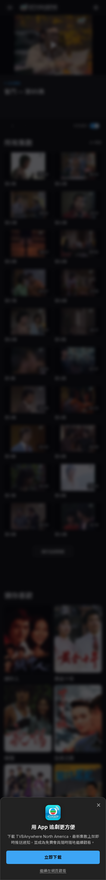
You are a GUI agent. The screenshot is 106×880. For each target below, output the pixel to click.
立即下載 (53, 857)
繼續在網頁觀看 (53, 871)
